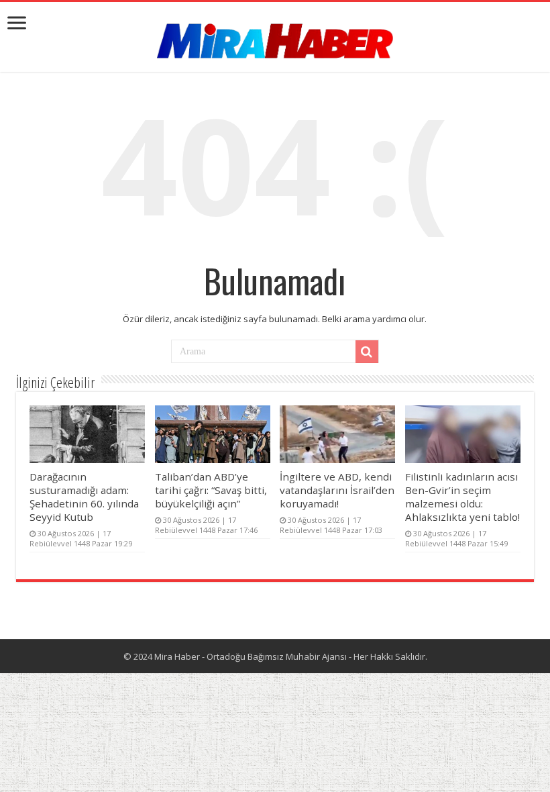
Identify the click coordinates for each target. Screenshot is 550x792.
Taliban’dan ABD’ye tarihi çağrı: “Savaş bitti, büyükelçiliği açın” (211, 490)
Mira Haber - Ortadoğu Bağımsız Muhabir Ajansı (250, 656)
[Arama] (366, 351)
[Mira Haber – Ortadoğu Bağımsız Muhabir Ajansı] (275, 36)
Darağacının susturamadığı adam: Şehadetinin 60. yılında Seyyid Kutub (84, 497)
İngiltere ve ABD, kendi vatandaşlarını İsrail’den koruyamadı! (337, 490)
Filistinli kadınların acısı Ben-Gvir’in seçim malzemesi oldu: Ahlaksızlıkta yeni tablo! (462, 497)
